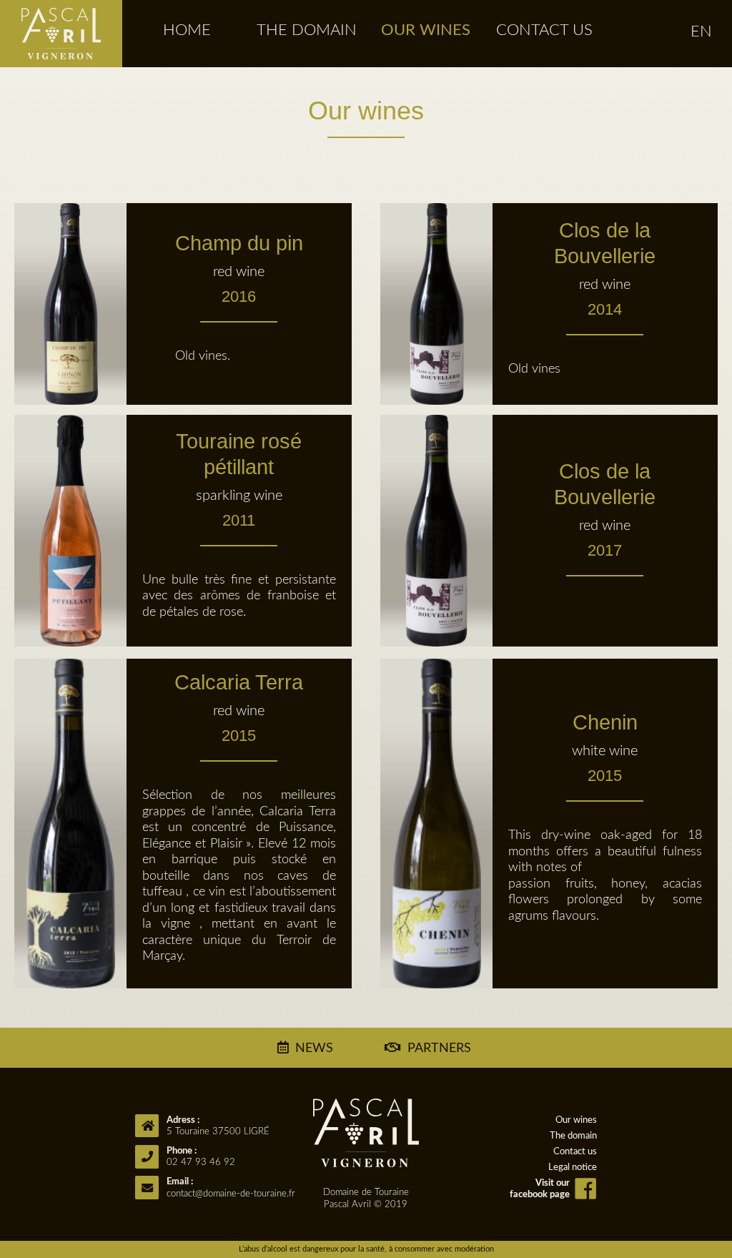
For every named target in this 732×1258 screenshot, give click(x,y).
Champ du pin (239, 268)
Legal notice (572, 1167)
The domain (307, 30)
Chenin (605, 748)
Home (187, 30)
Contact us (544, 30)
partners (438, 1048)
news (314, 1048)
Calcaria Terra (238, 708)
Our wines (425, 30)
